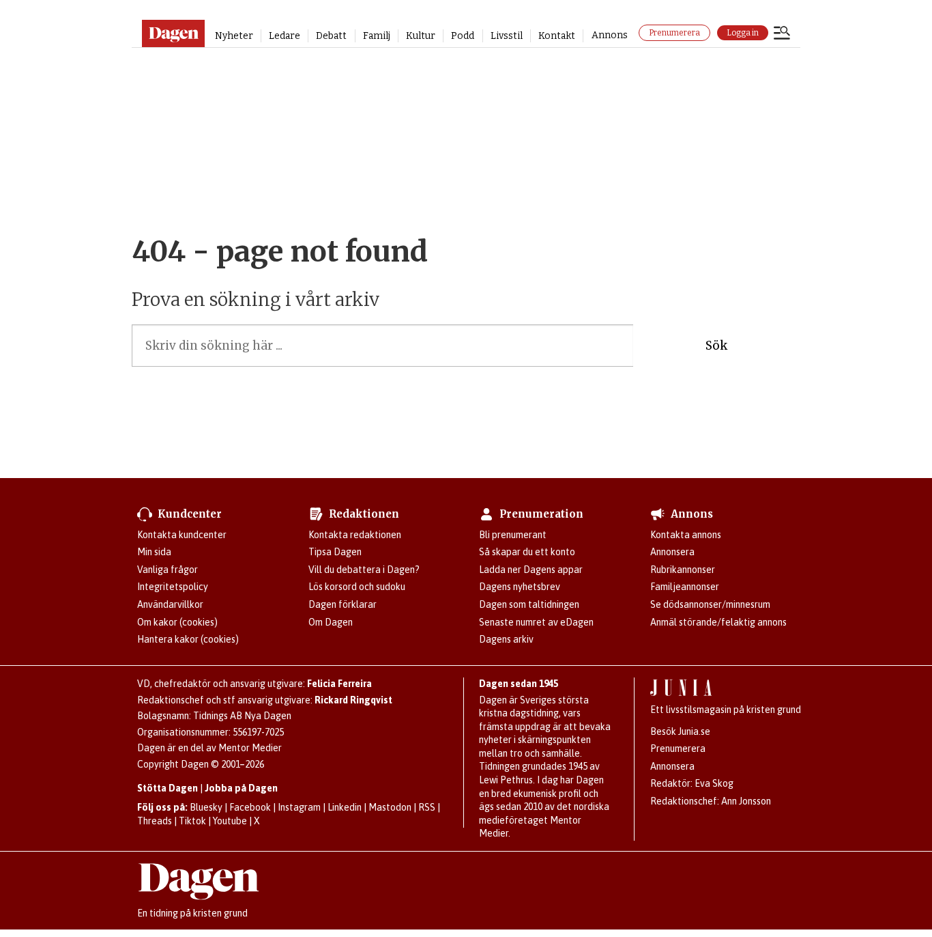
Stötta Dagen (167, 788)
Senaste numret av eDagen (536, 622)
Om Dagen (330, 622)
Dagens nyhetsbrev (519, 586)
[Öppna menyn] (782, 34)
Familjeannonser (684, 586)
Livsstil (507, 36)
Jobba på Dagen (241, 788)
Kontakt (556, 36)
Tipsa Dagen (335, 551)
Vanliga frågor (167, 569)
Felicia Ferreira (339, 683)
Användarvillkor (170, 604)
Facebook (250, 807)
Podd (462, 36)
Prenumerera (674, 33)
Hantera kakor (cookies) (188, 639)
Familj (376, 36)
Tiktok (192, 820)
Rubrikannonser (682, 569)
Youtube (230, 820)
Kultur (420, 36)
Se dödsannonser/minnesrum (710, 604)
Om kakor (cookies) (177, 622)
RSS (426, 807)
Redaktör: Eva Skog (691, 783)
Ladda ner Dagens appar (531, 569)
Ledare (284, 36)
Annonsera (672, 551)
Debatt (331, 36)
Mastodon (389, 807)
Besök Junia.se (680, 731)
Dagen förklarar (342, 604)
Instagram (299, 807)
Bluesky (206, 807)
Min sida (154, 551)
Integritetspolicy (172, 586)
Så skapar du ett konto (527, 551)
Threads (154, 820)
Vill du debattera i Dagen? (364, 569)
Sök (716, 345)
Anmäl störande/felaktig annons (718, 622)
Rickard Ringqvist (353, 700)
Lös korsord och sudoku (356, 586)
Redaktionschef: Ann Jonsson (710, 801)
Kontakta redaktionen (354, 534)
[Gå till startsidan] (173, 33)
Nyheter (234, 36)
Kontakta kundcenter (182, 534)
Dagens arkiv (506, 639)
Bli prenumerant (513, 534)
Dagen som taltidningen (529, 604)
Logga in (743, 33)
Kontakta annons (685, 534)
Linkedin (344, 807)
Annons (610, 35)
